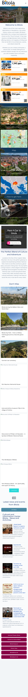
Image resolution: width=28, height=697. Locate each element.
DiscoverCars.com (15, 242)
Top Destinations (14, 173)
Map (14, 150)
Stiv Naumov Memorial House (11, 384)
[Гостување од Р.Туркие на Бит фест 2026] (7, 568)
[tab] (14, 510)
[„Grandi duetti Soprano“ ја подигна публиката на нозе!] (7, 528)
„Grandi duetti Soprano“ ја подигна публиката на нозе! (19, 526)
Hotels (14, 220)
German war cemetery (9, 360)
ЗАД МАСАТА (17, 545)
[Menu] (25, 3)
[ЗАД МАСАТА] (7, 549)
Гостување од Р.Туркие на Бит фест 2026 (18, 565)
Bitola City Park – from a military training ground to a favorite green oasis (13, 334)
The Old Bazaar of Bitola (9, 460)
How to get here (14, 197)
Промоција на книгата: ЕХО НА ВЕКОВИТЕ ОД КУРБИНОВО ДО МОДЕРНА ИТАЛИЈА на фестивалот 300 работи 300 (14, 613)
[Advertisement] (14, 680)
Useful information (14, 127)
